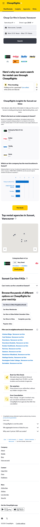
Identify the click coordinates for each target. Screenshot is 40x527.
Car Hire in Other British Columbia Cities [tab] (16, 314)
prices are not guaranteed (9, 418)
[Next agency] (35, 249)
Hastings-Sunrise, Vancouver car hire (14, 357)
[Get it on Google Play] (6, 509)
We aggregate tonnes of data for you (15, 428)
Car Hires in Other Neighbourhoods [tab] (14, 305)
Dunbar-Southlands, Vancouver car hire (15, 346)
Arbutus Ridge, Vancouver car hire (13, 334)
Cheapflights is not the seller (13, 424)
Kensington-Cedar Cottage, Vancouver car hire (17, 360)
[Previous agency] (5, 249)
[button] (3, 3)
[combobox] (9, 23)
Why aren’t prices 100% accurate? (15, 431)
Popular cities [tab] (7, 324)
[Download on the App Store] (18, 509)
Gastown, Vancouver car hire (11, 351)
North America (12, 439)
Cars (5, 439)
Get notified (25, 87)
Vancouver (11, 441)
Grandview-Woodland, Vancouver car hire (16, 354)
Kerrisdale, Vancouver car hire (12, 363)
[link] (20, 207)
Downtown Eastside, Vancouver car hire (15, 343)
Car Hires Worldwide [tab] (10, 309)
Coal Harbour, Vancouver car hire (13, 337)
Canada (21, 439)
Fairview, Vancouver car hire (11, 349)
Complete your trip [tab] (24, 319)
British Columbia (29, 439)
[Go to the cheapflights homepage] (14, 3)
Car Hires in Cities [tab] (9, 319)
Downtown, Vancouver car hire (12, 340)
